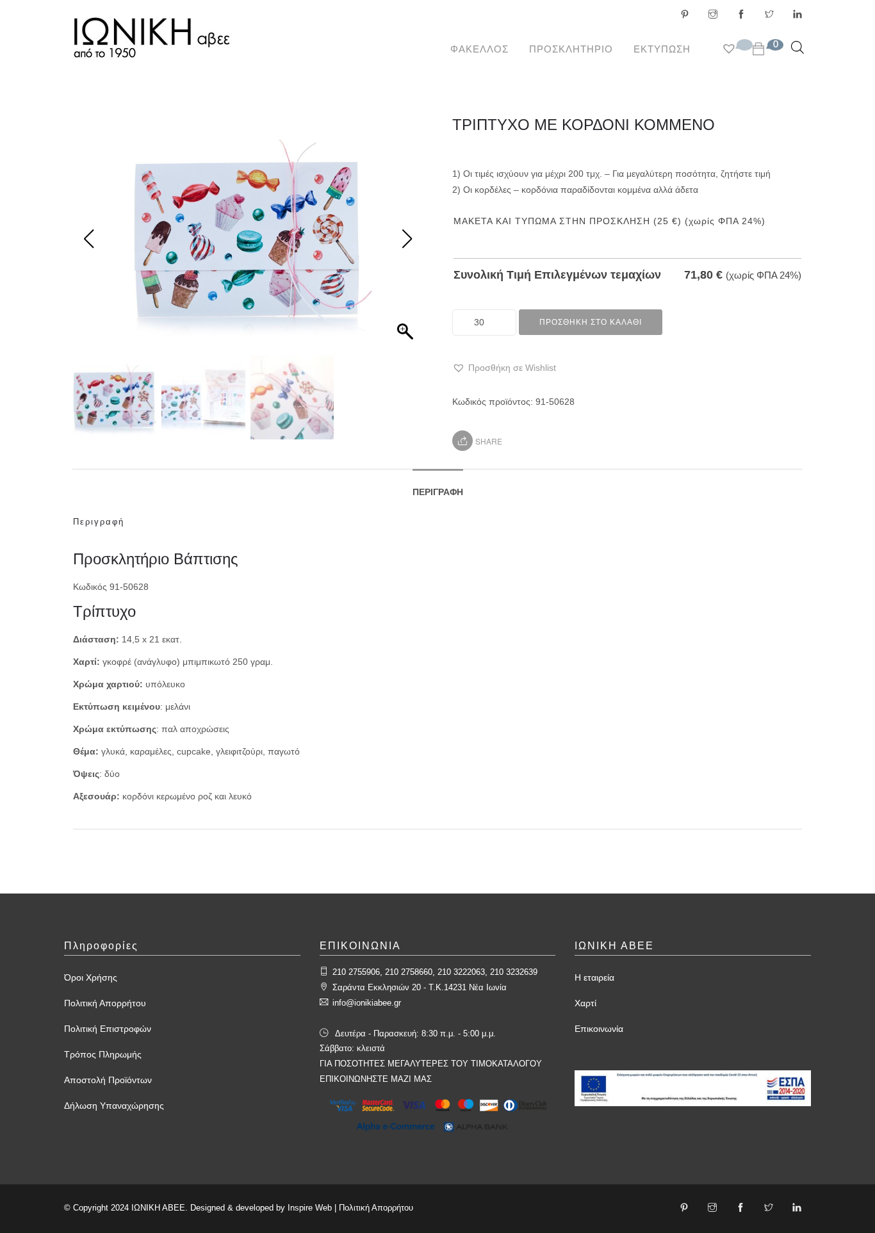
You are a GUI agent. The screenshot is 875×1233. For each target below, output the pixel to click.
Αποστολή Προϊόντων (108, 1080)
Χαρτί (585, 1003)
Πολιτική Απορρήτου (105, 1003)
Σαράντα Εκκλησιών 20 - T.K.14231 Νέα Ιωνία (419, 987)
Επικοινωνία (599, 1029)
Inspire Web (310, 1208)
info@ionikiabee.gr (366, 1003)
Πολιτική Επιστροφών (107, 1029)
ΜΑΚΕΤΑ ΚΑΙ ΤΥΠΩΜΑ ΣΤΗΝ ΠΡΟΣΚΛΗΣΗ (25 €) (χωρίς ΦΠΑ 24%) (609, 221)
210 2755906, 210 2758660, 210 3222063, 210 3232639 (434, 972)
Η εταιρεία (594, 977)
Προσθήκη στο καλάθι (590, 322)
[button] (504, 368)
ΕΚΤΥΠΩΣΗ (662, 49)
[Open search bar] (797, 47)
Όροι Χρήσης (90, 977)
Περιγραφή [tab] (438, 492)
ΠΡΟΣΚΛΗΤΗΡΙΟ (571, 49)
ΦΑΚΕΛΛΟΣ (479, 49)
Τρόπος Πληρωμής (103, 1054)
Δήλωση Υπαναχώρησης (114, 1105)
